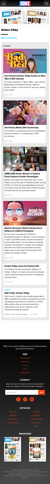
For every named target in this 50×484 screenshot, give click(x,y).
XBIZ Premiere (13, 422)
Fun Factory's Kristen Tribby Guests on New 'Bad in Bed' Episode (24, 77)
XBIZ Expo (37, 422)
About (25, 369)
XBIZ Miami (37, 415)
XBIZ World (13, 419)
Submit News (25, 358)
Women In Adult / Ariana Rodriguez (16, 314)
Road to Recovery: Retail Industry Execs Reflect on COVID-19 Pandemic (23, 229)
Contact (25, 365)
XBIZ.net (13, 415)
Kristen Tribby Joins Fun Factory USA (21, 266)
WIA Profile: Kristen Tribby (16, 293)
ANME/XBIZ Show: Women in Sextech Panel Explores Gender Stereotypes (22, 175)
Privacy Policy (25, 372)
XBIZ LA (37, 412)
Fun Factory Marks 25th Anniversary (21, 127)
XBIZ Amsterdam (37, 419)
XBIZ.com (13, 412)
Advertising (25, 361)
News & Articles (9, 37)
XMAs (37, 426)
